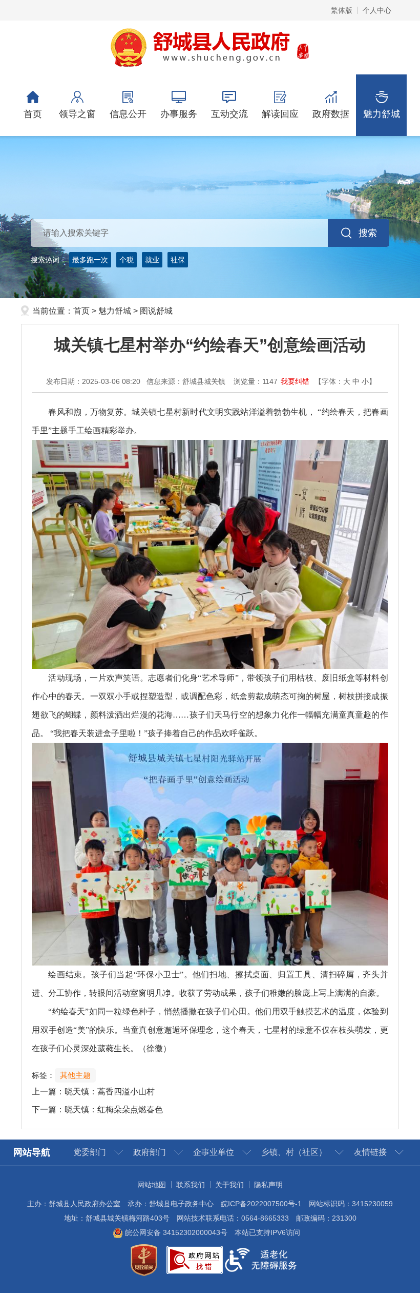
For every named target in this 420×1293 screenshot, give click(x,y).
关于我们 (229, 1185)
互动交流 (229, 114)
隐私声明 (268, 1185)
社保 (178, 260)
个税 (126, 260)
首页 (33, 114)
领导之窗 (77, 114)
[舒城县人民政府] (210, 47)
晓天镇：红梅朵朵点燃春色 (114, 1109)
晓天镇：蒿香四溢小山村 (110, 1091)
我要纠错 (295, 381)
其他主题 (75, 1075)
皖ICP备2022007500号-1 (261, 1204)
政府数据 (330, 114)
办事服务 (178, 114)
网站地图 (151, 1185)
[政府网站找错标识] (194, 1259)
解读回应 (280, 114)
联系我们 (190, 1185)
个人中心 (377, 10)
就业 (152, 260)
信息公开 (128, 114)
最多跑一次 (90, 260)
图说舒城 (156, 310)
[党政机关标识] (143, 1259)
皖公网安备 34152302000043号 (175, 1232)
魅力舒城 (381, 114)
